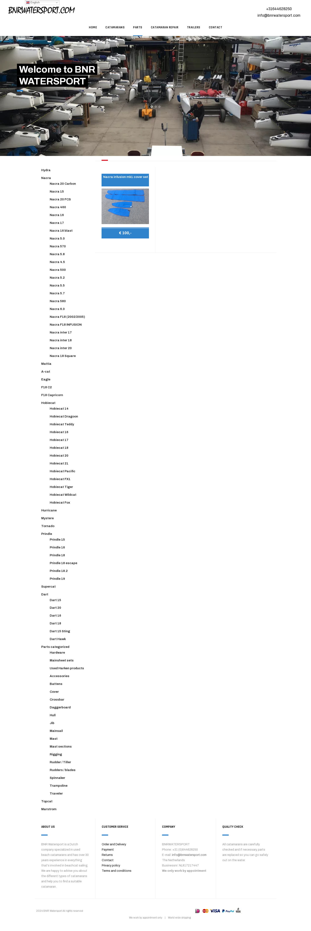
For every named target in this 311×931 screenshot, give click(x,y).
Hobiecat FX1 (60, 479)
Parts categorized (55, 647)
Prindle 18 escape (63, 563)
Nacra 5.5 (57, 285)
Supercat (48, 586)
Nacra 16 (57, 215)
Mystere (47, 518)
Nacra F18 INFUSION (66, 324)
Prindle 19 (57, 578)
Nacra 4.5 (57, 262)
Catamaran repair (165, 27)
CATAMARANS (115, 27)
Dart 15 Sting (60, 631)
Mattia (46, 363)
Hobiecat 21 (59, 463)
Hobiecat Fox (60, 502)
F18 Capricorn (52, 395)
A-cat (45, 371)
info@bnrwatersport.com (278, 16)
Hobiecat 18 (59, 447)
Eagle (45, 379)
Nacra (46, 178)
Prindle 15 (57, 539)
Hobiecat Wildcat (63, 494)
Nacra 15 (57, 191)
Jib (52, 723)
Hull (53, 715)
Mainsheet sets (62, 660)
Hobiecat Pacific (62, 471)
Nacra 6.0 (57, 309)
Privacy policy (111, 865)
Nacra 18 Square (63, 356)
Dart (44, 594)
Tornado (47, 526)
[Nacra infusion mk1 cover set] (125, 206)
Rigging (56, 754)
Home (93, 27)
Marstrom (48, 809)
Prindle (46, 534)
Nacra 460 (58, 207)
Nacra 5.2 (57, 277)
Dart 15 (55, 600)
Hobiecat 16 (59, 432)
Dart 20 (55, 607)
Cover (54, 691)
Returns (107, 855)
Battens (56, 684)
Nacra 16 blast (61, 230)
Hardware (57, 652)
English (35, 2)
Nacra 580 (58, 301)
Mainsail (56, 731)
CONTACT (215, 27)
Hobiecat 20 (59, 455)
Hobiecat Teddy (62, 424)
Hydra (46, 170)
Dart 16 (55, 615)
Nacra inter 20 (61, 348)
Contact (108, 860)
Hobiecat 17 (59, 440)
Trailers (193, 27)
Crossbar (57, 699)
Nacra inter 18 (61, 340)
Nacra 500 (58, 269)
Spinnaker (57, 778)
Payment (108, 849)
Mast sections (61, 746)
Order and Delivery (114, 844)
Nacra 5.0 (57, 238)
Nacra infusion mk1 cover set (125, 177)
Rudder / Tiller (60, 762)
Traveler (56, 793)
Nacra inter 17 (61, 332)
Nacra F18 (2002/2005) (67, 316)
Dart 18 (55, 623)
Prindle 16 (57, 547)
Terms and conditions (116, 870)
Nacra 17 (57, 222)
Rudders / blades (63, 770)
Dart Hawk (58, 639)
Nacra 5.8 (57, 254)
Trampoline (58, 785)
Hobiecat (48, 403)
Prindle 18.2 (59, 571)
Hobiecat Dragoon (64, 416)
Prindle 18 (57, 555)
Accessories (59, 676)
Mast (54, 738)
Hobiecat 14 (59, 408)
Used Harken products (67, 668)
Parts (137, 27)
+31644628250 (279, 9)
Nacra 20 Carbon (63, 183)
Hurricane (49, 510)
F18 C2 (46, 387)
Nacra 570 (58, 246)
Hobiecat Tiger (61, 487)
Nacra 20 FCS (60, 199)
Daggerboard (60, 707)
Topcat (46, 801)
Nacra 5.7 (57, 293)
